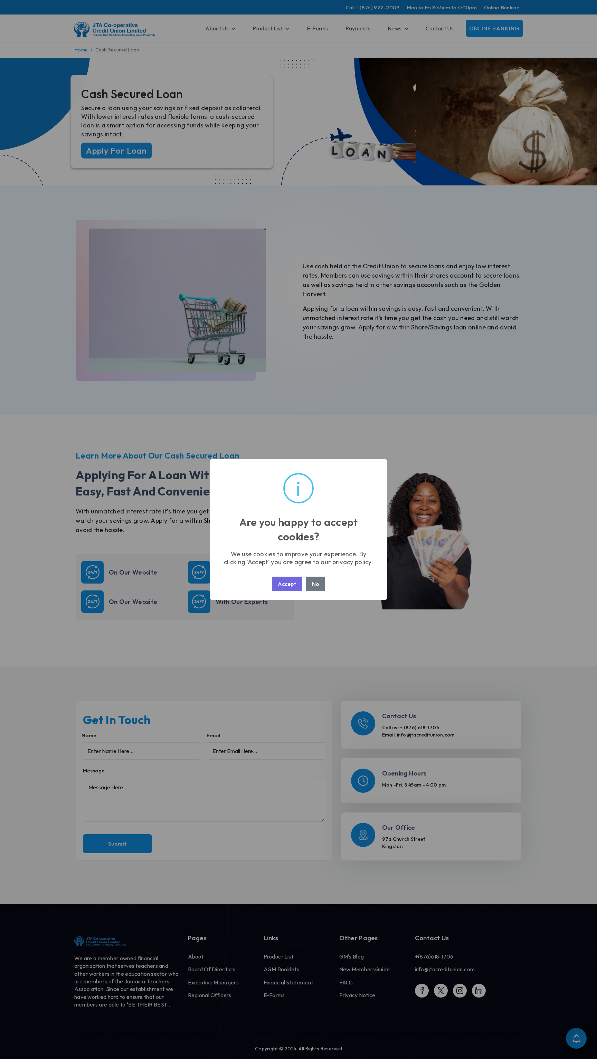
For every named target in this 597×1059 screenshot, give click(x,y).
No (315, 583)
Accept (287, 583)
